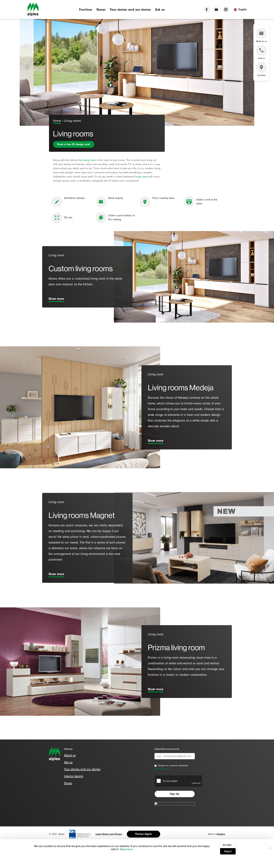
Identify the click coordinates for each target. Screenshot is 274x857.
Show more (56, 299)
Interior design (73, 776)
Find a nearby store (163, 198)
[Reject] (270, 848)
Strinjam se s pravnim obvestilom (173, 765)
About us (70, 755)
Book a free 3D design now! (73, 144)
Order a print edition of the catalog (121, 217)
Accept (227, 844)
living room (141, 176)
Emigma (221, 834)
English (242, 9)
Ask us (160, 9)
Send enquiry (115, 198)
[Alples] (33, 9)
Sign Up (174, 793)
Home (57, 121)
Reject (228, 851)
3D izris (68, 217)
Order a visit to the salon (206, 201)
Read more (126, 849)
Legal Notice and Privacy (109, 834)
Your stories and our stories (130, 9)
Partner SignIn (143, 833)
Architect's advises (74, 198)
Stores (100, 9)
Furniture (85, 9)
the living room (87, 160)
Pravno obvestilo (161, 769)
